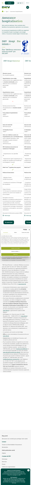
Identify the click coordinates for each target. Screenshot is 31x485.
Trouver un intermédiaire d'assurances (12, 444)
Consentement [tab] (5, 232)
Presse (3, 464)
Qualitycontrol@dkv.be (21, 349)
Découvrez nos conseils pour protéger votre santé (15, 439)
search (2, 2)
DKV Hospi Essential (11, 61)
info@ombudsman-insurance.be (11, 359)
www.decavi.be (22, 284)
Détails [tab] (15, 232)
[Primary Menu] (27, 7)
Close (28, 470)
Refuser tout (15, 254)
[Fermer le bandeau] (29, 229)
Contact (9, 3)
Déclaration (5, 447)
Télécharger (7, 215)
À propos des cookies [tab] (25, 232)
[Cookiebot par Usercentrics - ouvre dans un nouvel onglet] (20, 229)
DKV (6, 7)
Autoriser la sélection (15, 251)
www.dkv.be (6, 310)
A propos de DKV (6, 456)
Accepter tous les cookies (15, 248)
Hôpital (4, 453)
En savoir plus (8, 222)
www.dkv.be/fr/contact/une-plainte (11, 352)
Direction (4, 461)
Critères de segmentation (8, 467)
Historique (4, 459)
